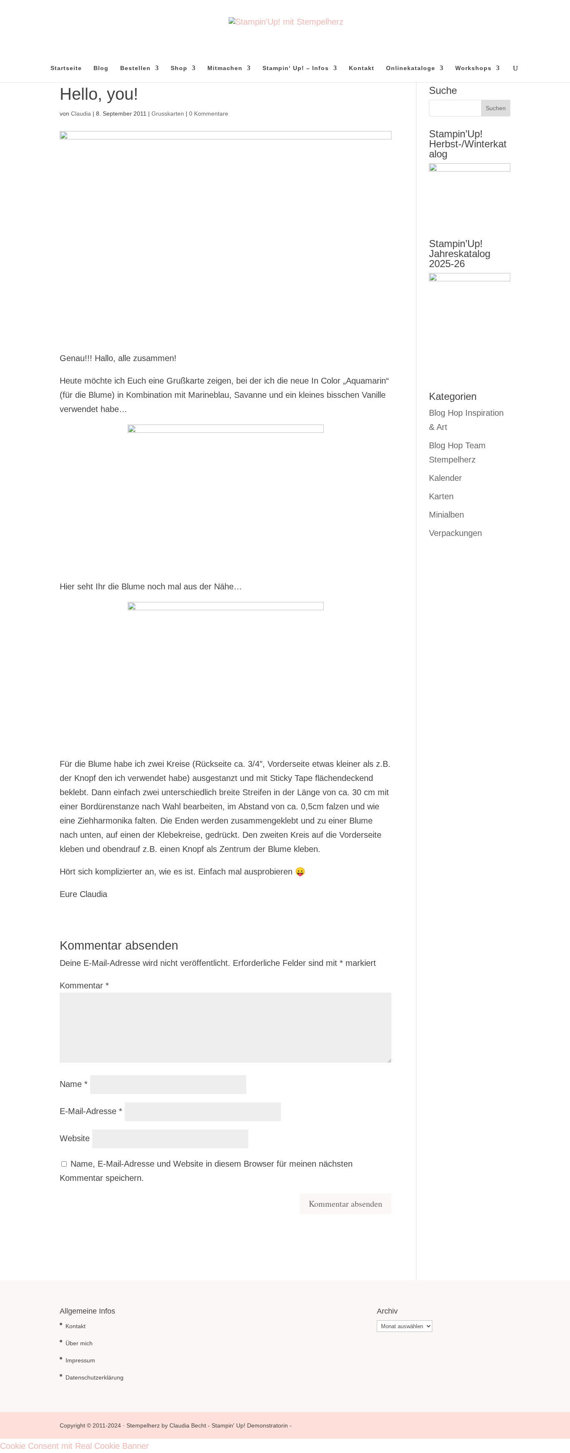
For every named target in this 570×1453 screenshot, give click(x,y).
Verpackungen (455, 533)
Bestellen (135, 68)
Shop (179, 68)
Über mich (79, 1343)
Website (75, 1138)
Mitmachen (224, 68)
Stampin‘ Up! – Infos (295, 68)
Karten (441, 496)
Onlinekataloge (410, 68)
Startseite (66, 68)
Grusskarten (167, 113)
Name (74, 1084)
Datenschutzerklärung (95, 1377)
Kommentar (84, 985)
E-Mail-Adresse (91, 1111)
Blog (100, 68)
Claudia (81, 113)
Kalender (445, 478)
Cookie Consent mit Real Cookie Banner (74, 1445)
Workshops (473, 68)
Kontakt (361, 68)
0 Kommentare (208, 113)
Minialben (446, 514)
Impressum (80, 1360)
